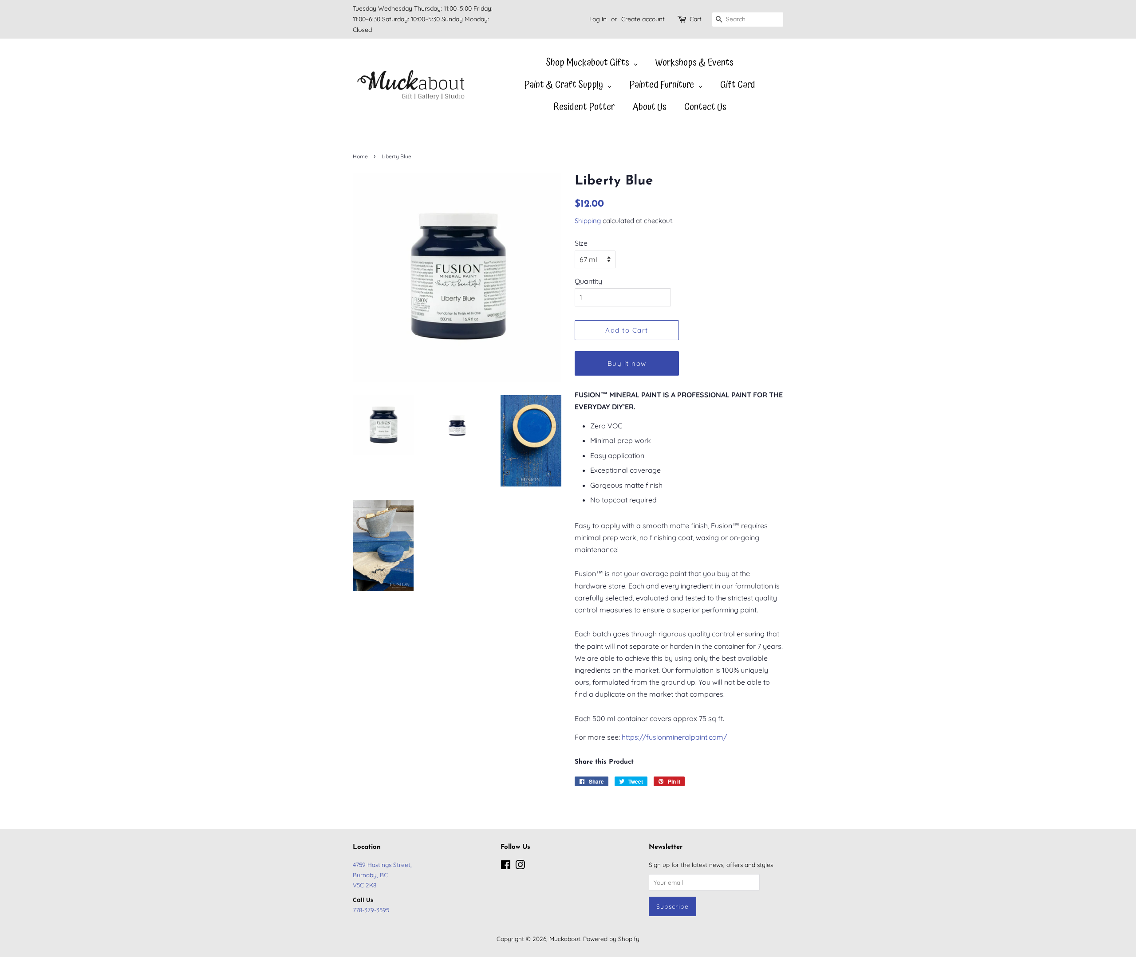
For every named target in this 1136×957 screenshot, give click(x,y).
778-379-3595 (371, 910)
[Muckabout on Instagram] (520, 866)
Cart (696, 19)
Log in (598, 19)
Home (360, 156)
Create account (643, 19)
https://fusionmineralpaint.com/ (674, 737)
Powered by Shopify (611, 938)
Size (581, 243)
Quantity (588, 281)
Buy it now (627, 363)
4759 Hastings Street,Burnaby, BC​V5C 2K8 (382, 875)
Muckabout (564, 938)
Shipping (588, 220)
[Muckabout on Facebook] (506, 866)
